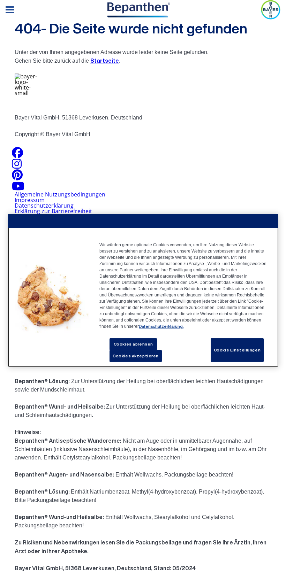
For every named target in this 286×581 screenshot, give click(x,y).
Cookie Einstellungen (237, 350)
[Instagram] (17, 166)
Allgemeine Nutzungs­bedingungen (60, 194)
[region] (143, 290)
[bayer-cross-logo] (270, 10)
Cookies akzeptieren (136, 356)
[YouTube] (18, 188)
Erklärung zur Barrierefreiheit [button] (53, 211)
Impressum (30, 200)
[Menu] (10, 10)
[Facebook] (17, 154)
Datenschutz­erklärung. (161, 326)
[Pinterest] (17, 177)
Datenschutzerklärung (44, 205)
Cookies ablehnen (133, 344)
